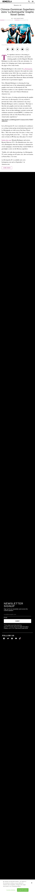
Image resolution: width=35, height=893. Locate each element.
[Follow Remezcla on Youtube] (16, 637)
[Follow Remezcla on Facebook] (4, 637)
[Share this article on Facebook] (12, 49)
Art (20, 5)
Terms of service (21, 628)
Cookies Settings (10, 890)
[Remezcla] (7, 1)
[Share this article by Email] (22, 49)
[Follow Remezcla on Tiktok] (20, 637)
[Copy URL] (27, 49)
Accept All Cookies (23, 890)
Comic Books (7, 167)
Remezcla (16, 5)
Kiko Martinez (19, 18)
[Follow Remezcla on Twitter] (8, 637)
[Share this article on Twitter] (17, 49)
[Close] (31, 883)
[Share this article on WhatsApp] (7, 49)
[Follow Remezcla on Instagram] (12, 637)
